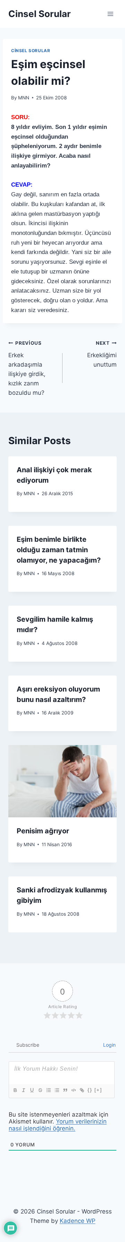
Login (109, 1045)
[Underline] (31, 1090)
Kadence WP (77, 1220)
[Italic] (23, 1090)
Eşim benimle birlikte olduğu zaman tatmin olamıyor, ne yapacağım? (59, 549)
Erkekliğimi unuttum (102, 354)
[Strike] (40, 1090)
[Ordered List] (48, 1090)
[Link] (81, 1090)
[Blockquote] (65, 1090)
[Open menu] (110, 13)
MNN (23, 97)
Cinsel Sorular (30, 50)
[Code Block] (73, 1090)
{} (90, 1090)
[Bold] (15, 1090)
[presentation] (62, 781)
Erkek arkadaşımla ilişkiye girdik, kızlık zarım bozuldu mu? (26, 368)
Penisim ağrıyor (43, 831)
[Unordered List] (56, 1090)
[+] (98, 1090)
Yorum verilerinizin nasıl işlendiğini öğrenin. (58, 1125)
